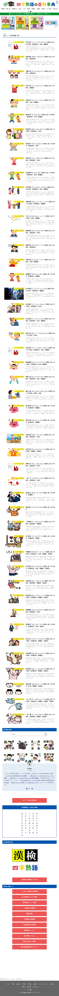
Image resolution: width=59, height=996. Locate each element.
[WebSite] (27, 788)
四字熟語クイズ (15, 8)
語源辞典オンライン (29, 930)
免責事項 (23, 986)
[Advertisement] (29, 962)
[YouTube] (30, 11)
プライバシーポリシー (43, 984)
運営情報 (29, 986)
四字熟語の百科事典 (26, 992)
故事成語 (33, 8)
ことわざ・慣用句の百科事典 (29, 891)
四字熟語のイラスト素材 (29, 902)
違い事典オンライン (29, 936)
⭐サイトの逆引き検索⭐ (29, 800)
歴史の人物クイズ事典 (29, 941)
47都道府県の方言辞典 (29, 924)
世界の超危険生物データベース (29, 947)
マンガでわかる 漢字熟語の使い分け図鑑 (16, 775)
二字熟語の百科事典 (29, 908)
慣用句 (28, 8)
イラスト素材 (48, 8)
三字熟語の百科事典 (29, 919)
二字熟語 (38, 8)
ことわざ (24, 8)
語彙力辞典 (29, 913)
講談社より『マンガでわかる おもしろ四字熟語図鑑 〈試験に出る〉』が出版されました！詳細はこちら (29, 13)
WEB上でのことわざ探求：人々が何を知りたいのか (24, 782)
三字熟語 (43, 8)
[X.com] (28, 11)
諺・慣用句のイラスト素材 (29, 897)
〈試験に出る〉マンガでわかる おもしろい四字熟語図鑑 (23, 778)
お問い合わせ (55, 8)
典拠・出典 (8, 8)
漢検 (20, 8)
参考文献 (52, 984)
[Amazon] (32, 788)
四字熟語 (3, 8)
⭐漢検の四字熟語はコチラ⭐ (29, 879)
